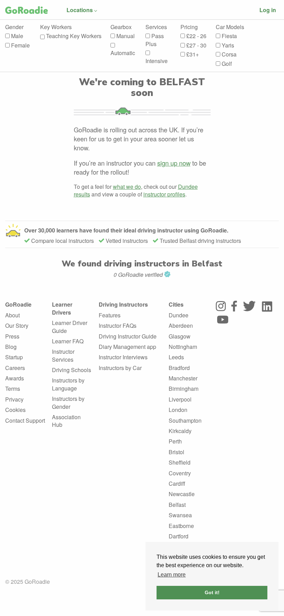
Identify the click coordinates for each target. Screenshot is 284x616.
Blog (11, 347)
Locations (79, 10)
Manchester (183, 378)
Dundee (178, 315)
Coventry (180, 473)
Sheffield (179, 462)
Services (156, 27)
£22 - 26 (195, 36)
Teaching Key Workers (73, 36)
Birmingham (183, 389)
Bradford (179, 368)
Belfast (177, 505)
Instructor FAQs (117, 325)
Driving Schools (71, 370)
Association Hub (66, 421)
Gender (14, 27)
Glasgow (179, 336)
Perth (175, 441)
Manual (125, 36)
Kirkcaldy (180, 431)
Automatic (122, 53)
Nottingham (183, 347)
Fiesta (228, 36)
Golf (226, 64)
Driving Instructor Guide (128, 336)
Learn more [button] (172, 575)
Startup (14, 357)
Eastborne (181, 526)
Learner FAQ (67, 341)
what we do (127, 187)
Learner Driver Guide (69, 326)
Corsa (228, 54)
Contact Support (25, 420)
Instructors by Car (120, 368)
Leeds (176, 357)
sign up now (173, 162)
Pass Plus (154, 39)
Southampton (185, 420)
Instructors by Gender (68, 402)
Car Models (230, 27)
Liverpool (180, 399)
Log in (267, 10)
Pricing (189, 27)
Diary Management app (127, 347)
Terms (12, 389)
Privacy (14, 399)
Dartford (178, 536)
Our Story (16, 325)
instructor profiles (164, 194)
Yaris (227, 45)
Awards (14, 378)
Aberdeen (181, 325)
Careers (15, 368)
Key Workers (56, 27)
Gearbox (121, 27)
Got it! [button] (212, 592)
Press (12, 336)
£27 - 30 (195, 45)
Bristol (176, 452)
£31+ (192, 54)
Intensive (156, 61)
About (12, 315)
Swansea (180, 515)
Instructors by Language (68, 384)
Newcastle (182, 494)
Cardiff (177, 483)
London (178, 410)
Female (20, 45)
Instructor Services (63, 355)
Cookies (15, 410)
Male (16, 36)
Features (110, 315)
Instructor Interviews (123, 357)
